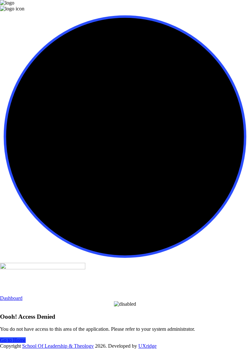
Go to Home (13, 340)
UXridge (147, 346)
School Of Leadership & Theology (58, 346)
